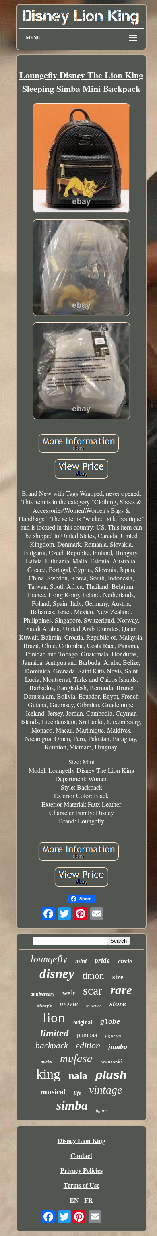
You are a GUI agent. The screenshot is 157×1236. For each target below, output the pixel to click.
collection (93, 1006)
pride (102, 960)
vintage (105, 1089)
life (77, 1093)
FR (88, 1200)
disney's (44, 1005)
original (82, 1022)
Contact (81, 1155)
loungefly (49, 959)
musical (53, 1091)
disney (56, 973)
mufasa (76, 1058)
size (118, 977)
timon (93, 976)
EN (74, 1200)
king (48, 1074)
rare (121, 990)
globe (110, 1022)
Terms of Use (81, 1185)
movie (69, 1003)
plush (111, 1075)
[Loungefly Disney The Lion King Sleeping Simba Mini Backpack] (81, 159)
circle (125, 961)
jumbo (117, 1046)
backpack (51, 1045)
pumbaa (87, 1035)
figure (101, 1110)
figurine (113, 1035)
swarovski (111, 1062)
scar (92, 990)
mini (81, 961)
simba (72, 1105)
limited (54, 1033)
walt (68, 993)
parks (46, 1062)
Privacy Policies (81, 1170)
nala (77, 1075)
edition (88, 1045)
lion (54, 1018)
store (117, 1003)
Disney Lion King (81, 1140)
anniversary (42, 994)
